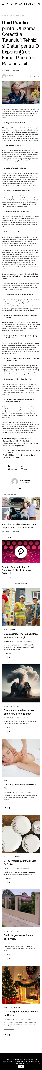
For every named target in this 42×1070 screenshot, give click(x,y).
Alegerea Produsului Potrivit (22, 439)
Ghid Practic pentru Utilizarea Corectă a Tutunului (21, 450)
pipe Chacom (8, 453)
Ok (21, 1066)
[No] (40, 1063)
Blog (5, 629)
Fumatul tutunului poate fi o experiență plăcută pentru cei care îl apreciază (20, 444)
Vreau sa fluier (21, 3)
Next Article (6, 537)
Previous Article (10, 495)
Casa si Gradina (14, 706)
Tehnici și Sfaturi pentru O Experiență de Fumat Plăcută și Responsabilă (20, 456)
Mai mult (9, 653)
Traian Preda (10, 75)
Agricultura (20, 15)
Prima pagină (7, 15)
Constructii (13, 629)
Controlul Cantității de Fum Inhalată (16, 441)
